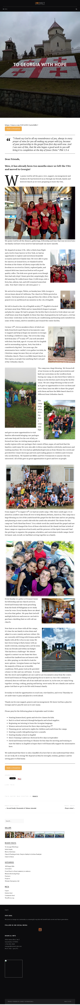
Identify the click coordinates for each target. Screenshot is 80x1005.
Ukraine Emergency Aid (12, 881)
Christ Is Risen (9, 857)
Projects (35, 796)
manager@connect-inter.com (13, 946)
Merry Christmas (10, 852)
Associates (8, 869)
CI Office (54, 57)
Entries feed (8, 893)
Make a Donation (13, 129)
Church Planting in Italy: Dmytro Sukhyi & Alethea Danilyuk (23, 854)
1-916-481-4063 (10, 944)
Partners (7, 876)
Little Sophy (8, 849)
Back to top (67, 1001)
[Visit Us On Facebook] (40, 929)
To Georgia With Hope (11, 847)
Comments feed (10, 895)
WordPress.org (9, 898)
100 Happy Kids (9, 866)
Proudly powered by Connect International (20, 1001)
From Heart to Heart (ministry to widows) (17, 871)
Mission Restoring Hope (12, 874)
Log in (7, 890)
